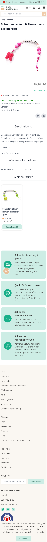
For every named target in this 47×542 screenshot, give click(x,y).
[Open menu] (43, 7)
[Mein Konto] (34, 8)
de (27, 8)
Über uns (5, 376)
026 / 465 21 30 (7, 500)
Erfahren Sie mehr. (36, 532)
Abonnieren (36, 481)
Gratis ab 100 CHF (36, 2)
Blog (3, 435)
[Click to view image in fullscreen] (23, 54)
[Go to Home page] (9, 8)
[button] (6, 271)
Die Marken (6, 467)
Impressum (6, 404)
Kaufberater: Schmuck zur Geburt (16, 440)
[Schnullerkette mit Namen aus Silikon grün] (12, 195)
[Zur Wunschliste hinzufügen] (37, 115)
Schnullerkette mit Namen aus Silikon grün (10, 212)
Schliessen (23, 538)
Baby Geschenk (7, 20)
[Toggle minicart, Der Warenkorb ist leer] (39, 8)
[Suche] (44, 14)
